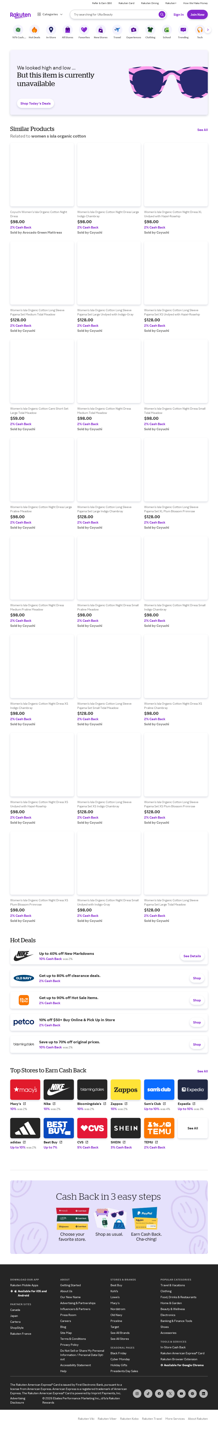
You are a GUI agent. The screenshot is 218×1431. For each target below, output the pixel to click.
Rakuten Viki (86, 1418)
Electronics (168, 1315)
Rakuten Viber (107, 1418)
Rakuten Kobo (129, 1418)
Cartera (15, 1321)
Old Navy (116, 1315)
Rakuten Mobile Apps (24, 1285)
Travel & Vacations (173, 1285)
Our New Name (70, 1297)
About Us (66, 1291)
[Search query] (162, 14)
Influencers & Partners (75, 1309)
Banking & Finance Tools (176, 1321)
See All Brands (119, 1332)
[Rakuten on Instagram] (137, 1393)
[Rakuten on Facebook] (159, 1393)
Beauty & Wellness (173, 1309)
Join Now (197, 14)
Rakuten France (20, 1333)
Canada (15, 1310)
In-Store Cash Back (173, 1347)
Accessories (168, 1332)
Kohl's (114, 1291)
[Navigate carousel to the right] (207, 29)
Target (114, 1327)
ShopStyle (17, 1327)
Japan (14, 1315)
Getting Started (70, 1285)
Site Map (66, 1332)
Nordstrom (117, 1309)
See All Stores (119, 1338)
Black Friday (118, 1353)
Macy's (114, 1303)
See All (202, 130)
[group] (42, 188)
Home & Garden (171, 1303)
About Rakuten (198, 1418)
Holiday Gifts (118, 1365)
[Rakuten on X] (170, 1393)
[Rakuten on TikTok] (148, 1393)
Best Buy (116, 1285)
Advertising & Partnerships (77, 1303)
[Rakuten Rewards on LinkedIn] (203, 1393)
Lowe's (114, 1297)
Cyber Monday (120, 1359)
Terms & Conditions (73, 1338)
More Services (175, 1418)
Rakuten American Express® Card (182, 1353)
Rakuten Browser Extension (179, 1359)
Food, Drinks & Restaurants (178, 1297)
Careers (65, 1321)
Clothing (166, 1291)
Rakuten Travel (152, 1418)
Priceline (116, 1321)
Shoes (165, 1327)
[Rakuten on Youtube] (181, 1393)
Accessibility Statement (75, 1365)
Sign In (179, 14)
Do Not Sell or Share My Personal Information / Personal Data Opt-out (82, 1355)
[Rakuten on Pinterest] (192, 1393)
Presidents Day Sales (124, 1371)
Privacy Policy (69, 1344)
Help (63, 1371)
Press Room (68, 1315)
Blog (63, 1327)
